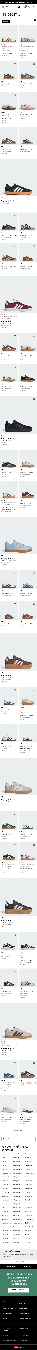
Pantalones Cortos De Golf (30, 1170)
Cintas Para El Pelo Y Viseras (18, 1208)
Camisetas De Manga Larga (6, 1242)
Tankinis (4, 1154)
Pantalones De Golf (30, 1189)
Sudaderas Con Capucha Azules (18, 1219)
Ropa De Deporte (28, 1212)
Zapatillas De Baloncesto (6, 1181)
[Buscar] (29, 7)
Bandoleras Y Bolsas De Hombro (6, 1170)
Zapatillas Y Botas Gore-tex (6, 1196)
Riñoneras (28, 1208)
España (21, 1347)
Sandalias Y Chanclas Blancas (29, 1216)
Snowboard (29, 1219)
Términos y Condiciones (10, 1340)
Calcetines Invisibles (28, 1196)
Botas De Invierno (16, 1239)
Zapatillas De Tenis (6, 1223)
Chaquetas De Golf (18, 1189)
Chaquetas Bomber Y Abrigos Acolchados (17, 1166)
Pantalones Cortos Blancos (30, 1166)
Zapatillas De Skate (6, 1219)
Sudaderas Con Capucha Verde (18, 1235)
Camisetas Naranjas (16, 1154)
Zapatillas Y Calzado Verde (6, 1227)
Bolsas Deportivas (5, 1166)
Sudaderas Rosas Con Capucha (16, 1231)
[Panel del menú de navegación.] (3, 7)
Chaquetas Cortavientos (17, 1212)
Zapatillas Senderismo (5, 1216)
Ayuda (5, 1318)
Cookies (5, 1335)
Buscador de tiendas (25, 1318)
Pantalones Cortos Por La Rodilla (29, 1177)
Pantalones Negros (29, 1193)
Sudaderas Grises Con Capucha (17, 1223)
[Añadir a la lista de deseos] (15, 28)
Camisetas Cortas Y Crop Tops (17, 1216)
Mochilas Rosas (28, 1154)
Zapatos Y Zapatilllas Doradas (5, 1200)
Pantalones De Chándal (30, 1181)
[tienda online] (18, 7)
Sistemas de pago (24, 1313)
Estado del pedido (8, 1308)
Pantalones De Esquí (30, 1185)
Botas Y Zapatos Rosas (6, 1208)
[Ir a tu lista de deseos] (7, 7)
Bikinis (4, 1158)
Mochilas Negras (16, 1242)
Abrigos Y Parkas (16, 1204)
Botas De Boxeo (4, 1189)
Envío (4, 1301)
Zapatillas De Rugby (6, 1212)
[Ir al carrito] (34, 7)
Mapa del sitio (23, 1308)
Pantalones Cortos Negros (30, 1173)
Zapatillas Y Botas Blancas (6, 1185)
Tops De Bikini (30, 1227)
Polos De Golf (29, 1200)
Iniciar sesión (11, 1266)
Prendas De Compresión (29, 1204)
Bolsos (4, 1161)
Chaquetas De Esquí (18, 1185)
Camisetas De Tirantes (6, 1231)
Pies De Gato (6, 1192)
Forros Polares (18, 1173)
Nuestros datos (7, 1313)
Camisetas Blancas (5, 1239)
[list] (15, 21)
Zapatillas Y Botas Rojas (5, 1204)
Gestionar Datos (23, 1328)
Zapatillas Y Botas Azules (6, 1177)
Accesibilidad (23, 1340)
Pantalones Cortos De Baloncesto (29, 1162)
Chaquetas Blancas (16, 1181)
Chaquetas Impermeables (18, 1193)
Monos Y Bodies (28, 1158)
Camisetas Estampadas (6, 1235)
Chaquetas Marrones (16, 1196)
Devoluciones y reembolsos (23, 1302)
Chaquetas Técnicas (16, 1177)
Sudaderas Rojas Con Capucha (16, 1227)
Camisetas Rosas (16, 1158)
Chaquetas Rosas (16, 1200)
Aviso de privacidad (24, 1335)
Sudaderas (28, 1223)
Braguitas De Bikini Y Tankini (7, 1173)
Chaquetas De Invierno (18, 1170)
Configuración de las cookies (9, 1329)
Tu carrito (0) (26, 1266)
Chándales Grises (16, 1162)
